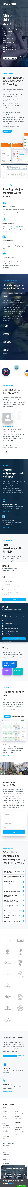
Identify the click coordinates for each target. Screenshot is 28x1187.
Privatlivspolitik (6, 1127)
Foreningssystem (6, 1150)
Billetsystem (5, 1154)
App (3, 1147)
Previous (3, 452)
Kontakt (4, 1113)
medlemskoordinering (8, 211)
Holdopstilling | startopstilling (6, 1160)
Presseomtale (5, 1120)
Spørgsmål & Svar (19, 1113)
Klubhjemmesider (19, 1125)
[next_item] (26, 716)
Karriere (4, 1118)
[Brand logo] (9, 4)
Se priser (13, 599)
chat (20, 262)
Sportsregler (18, 1118)
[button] (14, 871)
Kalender (7, 716)
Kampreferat (5, 1163)
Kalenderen (10, 245)
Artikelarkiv (5, 1123)
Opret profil (7, 131)
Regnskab (4, 1157)
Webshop (4, 1152)
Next (6, 452)
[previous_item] (1, 716)
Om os (4, 1116)
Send (14, 832)
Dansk (6, 1107)
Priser (4, 1075)
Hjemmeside (5, 1145)
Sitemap (4, 1134)
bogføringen (13, 228)
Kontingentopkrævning (18, 716)
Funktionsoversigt (7, 1091)
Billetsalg (17, 1129)
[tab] (14, 871)
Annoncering (5, 1125)
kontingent (15, 226)
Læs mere (5, 511)
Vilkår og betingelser (5, 1130)
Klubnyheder (18, 1127)
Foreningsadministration (21, 1131)
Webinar (17, 1116)
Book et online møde (9, 58)
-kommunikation (20, 211)
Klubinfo (17, 1134)
